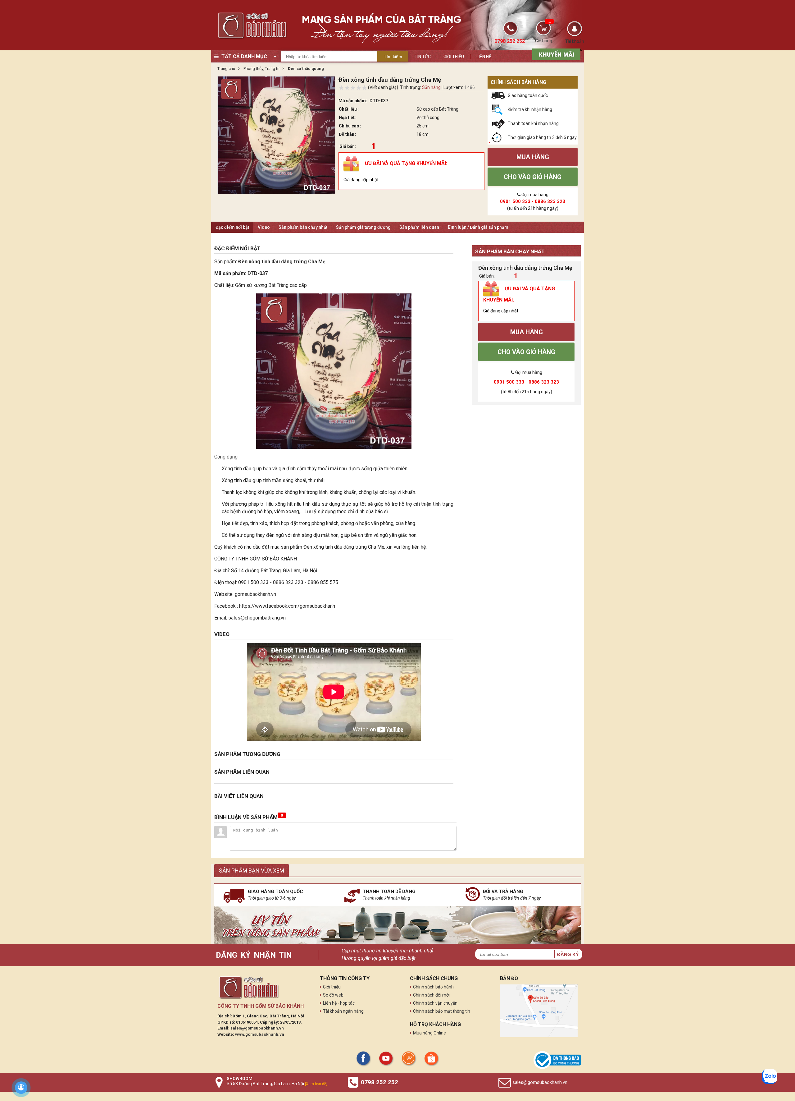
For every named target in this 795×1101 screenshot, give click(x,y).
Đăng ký (568, 954)
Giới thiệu (453, 56)
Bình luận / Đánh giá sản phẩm (478, 227)
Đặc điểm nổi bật (232, 227)
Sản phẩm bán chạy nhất (303, 227)
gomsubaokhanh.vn (255, 594)
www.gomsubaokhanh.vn (259, 1034)
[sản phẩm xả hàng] (555, 53)
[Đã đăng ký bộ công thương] (557, 1060)
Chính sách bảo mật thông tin (441, 1011)
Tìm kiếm (393, 56)
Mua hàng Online (429, 1032)
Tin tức (423, 56)
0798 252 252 (379, 1082)
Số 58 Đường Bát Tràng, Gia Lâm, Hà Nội (277, 1083)
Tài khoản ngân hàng (343, 1011)
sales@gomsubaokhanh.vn (257, 1028)
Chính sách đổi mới (431, 995)
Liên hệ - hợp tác (339, 1003)
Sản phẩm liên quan (419, 227)
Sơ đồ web (333, 995)
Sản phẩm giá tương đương (363, 227)
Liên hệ (484, 56)
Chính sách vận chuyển (435, 1003)
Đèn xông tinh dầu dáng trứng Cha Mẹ (282, 262)
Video (264, 227)
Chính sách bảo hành (433, 986)
